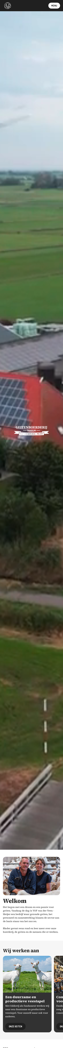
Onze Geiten (15, 1026)
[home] (7, 5)
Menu (54, 5)
